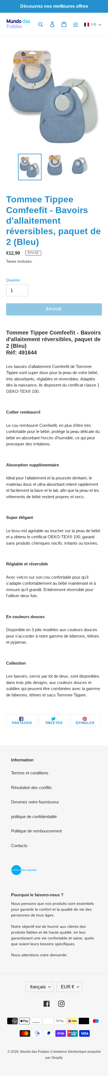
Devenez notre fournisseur (35, 802)
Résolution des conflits (31, 787)
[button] (92, 24)
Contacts (19, 845)
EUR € (67, 986)
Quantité (13, 280)
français (38, 986)
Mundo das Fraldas (34, 1052)
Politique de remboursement (36, 831)
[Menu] (75, 24)
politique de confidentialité (34, 816)
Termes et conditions (29, 773)
